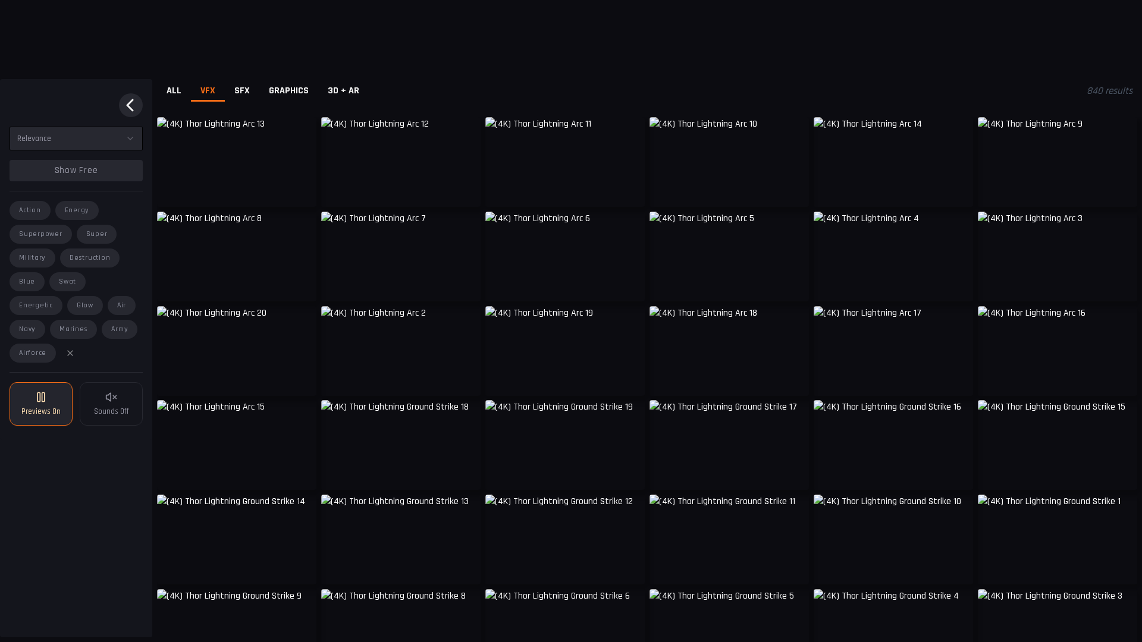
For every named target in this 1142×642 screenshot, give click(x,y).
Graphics (289, 90)
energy (77, 210)
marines (73, 329)
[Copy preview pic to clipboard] (174, 189)
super (97, 233)
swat (67, 281)
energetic (36, 305)
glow (85, 305)
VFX (207, 90)
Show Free (76, 170)
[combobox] (76, 138)
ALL (174, 90)
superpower (40, 233)
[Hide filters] (131, 105)
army (119, 329)
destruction (90, 257)
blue (27, 281)
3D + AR (343, 90)
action (30, 210)
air (121, 305)
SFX (242, 90)
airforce (32, 352)
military (32, 257)
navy (27, 329)
